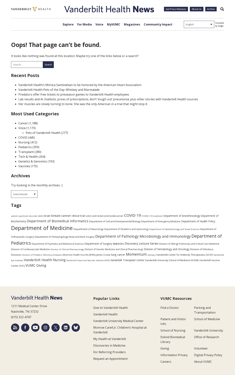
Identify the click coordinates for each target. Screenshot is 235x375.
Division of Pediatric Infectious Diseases (42, 254)
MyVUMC (113, 24)
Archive (211, 9)
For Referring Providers (109, 352)
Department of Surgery (98, 243)
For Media (84, 24)
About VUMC (203, 362)
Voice (99, 24)
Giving (164, 348)
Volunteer (201, 348)
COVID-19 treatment (152, 216)
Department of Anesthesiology (181, 215)
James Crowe (103, 254)
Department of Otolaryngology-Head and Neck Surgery (65, 236)
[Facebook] (25, 327)
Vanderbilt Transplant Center (127, 260)
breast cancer (61, 215)
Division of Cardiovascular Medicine (30, 249)
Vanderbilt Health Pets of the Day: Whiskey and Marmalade (59, 90)
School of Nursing (172, 330)
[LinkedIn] (66, 327)
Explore (68, 24)
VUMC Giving (36, 265)
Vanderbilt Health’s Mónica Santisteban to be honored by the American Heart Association (79, 85)
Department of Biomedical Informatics (57, 221)
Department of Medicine (42, 228)
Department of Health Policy (198, 221)
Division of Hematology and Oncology (166, 249)
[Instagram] (45, 327)
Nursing (24, 142)
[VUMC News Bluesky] (76, 327)
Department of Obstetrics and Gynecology (126, 229)
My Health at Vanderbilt (109, 339)
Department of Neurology (88, 229)
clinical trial (78, 215)
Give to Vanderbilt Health (110, 308)
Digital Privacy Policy (208, 355)
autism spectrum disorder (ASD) (27, 216)
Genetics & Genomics (32, 161)
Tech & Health (28, 157)
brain (47, 215)
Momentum (136, 254)
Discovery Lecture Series (141, 244)
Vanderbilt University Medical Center (118, 321)
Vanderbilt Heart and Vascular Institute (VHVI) (88, 260)
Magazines (132, 24)
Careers (165, 362)
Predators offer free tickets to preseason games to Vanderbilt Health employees (73, 94)
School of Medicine (207, 319)
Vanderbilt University (208, 330)
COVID (22, 138)
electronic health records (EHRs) (78, 254)
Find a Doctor (169, 308)
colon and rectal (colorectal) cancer (104, 215)
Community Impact (158, 24)
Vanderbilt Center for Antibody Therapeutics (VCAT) (184, 254)
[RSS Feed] (15, 327)
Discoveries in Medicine (109, 345)
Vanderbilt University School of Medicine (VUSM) (172, 260)
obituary (151, 254)
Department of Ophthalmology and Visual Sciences (174, 229)
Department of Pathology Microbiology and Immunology (143, 236)
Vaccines (24, 166)
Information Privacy (174, 355)
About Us (197, 9)
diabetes (118, 243)
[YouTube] (35, 327)
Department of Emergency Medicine (160, 221)
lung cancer (118, 254)
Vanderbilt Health (105, 314)
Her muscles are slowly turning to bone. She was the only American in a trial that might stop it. (83, 104)
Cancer (23, 123)
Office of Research (206, 337)
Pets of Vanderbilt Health (43, 133)
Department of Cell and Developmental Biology (114, 221)
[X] (55, 327)
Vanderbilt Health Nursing (45, 260)
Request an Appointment (110, 359)
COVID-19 (132, 215)
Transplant (26, 152)
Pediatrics (25, 147)
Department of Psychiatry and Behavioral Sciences (58, 243)
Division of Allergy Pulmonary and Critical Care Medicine (189, 243)
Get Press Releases (176, 9)
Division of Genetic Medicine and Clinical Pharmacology (114, 249)
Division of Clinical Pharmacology (67, 249)
